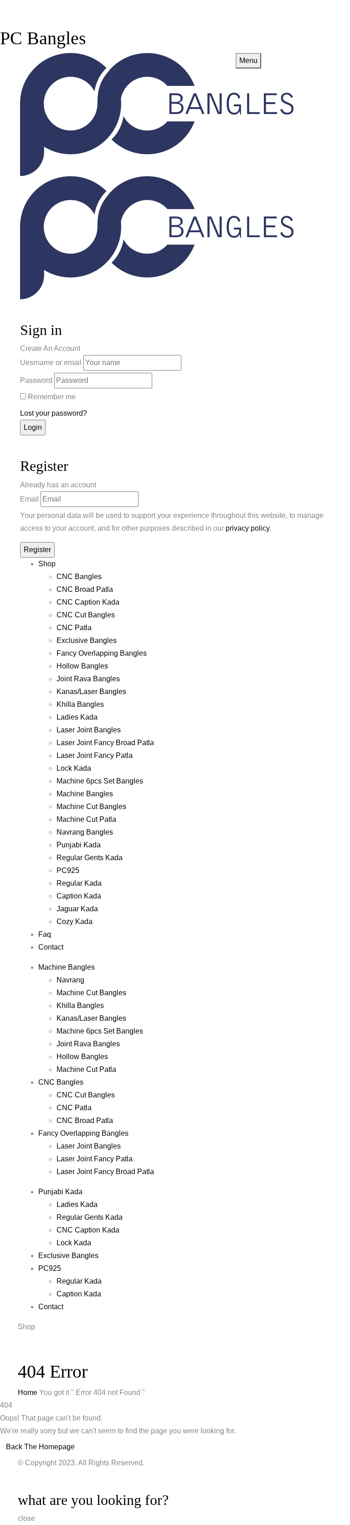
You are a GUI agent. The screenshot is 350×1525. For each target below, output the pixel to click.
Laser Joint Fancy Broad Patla (105, 743)
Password (36, 380)
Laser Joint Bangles (89, 730)
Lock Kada (74, 768)
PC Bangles (43, 38)
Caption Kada (79, 896)
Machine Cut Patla (86, 819)
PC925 (68, 870)
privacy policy (247, 528)
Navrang (70, 980)
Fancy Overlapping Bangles (102, 653)
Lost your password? (53, 413)
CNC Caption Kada (88, 602)
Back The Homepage (40, 1447)
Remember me (52, 397)
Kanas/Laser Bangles (91, 691)
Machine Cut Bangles (91, 806)
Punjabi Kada (79, 845)
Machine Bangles (85, 794)
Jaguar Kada (77, 909)
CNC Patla (74, 628)
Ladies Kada (77, 717)
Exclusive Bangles (87, 640)
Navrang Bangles (85, 832)
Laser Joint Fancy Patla (95, 755)
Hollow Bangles (82, 666)
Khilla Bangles (80, 704)
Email (29, 499)
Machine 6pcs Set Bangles (100, 781)
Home (27, 1392)
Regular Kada (79, 883)
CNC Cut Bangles (86, 615)
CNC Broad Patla (85, 589)
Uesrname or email (51, 362)
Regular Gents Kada (90, 858)
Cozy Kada (75, 921)
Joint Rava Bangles (88, 679)
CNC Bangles (79, 576)
